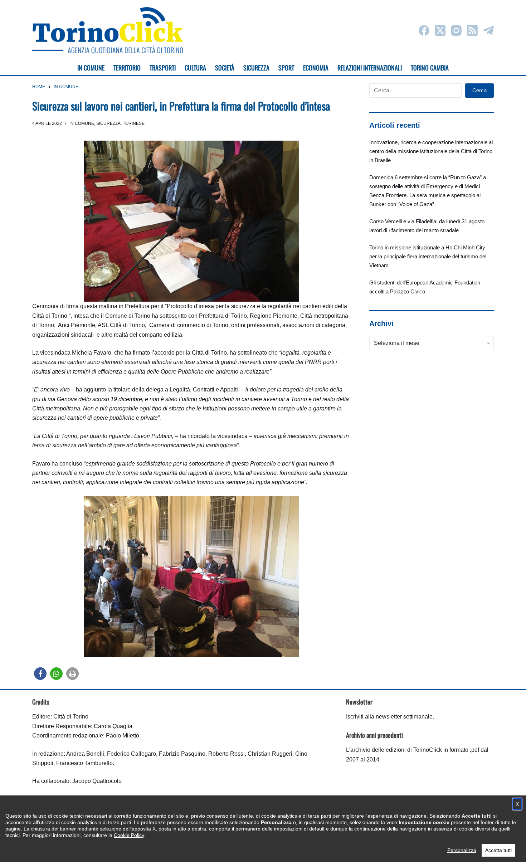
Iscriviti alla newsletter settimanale (389, 717)
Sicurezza (108, 123)
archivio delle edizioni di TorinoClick (396, 750)
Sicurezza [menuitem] (256, 67)
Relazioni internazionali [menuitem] (369, 67)
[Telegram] (488, 30)
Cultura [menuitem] (195, 67)
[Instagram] (456, 30)
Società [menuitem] (224, 67)
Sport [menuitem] (286, 67)
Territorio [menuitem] (127, 67)
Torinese (134, 123)
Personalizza (461, 850)
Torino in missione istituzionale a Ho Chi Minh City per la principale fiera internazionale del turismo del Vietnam (427, 256)
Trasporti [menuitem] (163, 67)
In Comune (81, 123)
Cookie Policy (129, 835)
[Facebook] (424, 30)
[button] (40, 673)
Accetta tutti (498, 850)
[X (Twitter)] (440, 30)
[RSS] (472, 30)
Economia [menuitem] (315, 67)
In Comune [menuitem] (90, 67)
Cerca (479, 90)
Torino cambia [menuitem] (430, 67)
